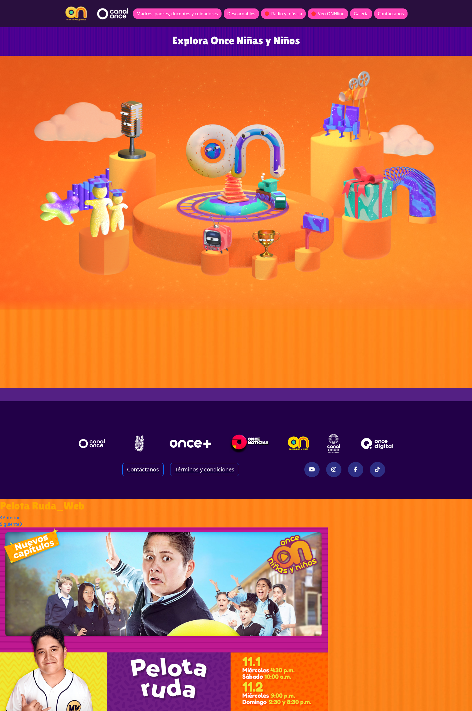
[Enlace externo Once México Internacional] (333, 443)
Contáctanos (391, 14)
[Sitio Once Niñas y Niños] (298, 443)
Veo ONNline (331, 14)
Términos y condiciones (204, 469)
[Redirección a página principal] (76, 14)
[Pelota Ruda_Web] (164, 619)
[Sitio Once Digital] (378, 443)
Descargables (241, 14)
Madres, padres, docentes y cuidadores (177, 14)
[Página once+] (190, 443)
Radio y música (286, 14)
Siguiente (9, 524)
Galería (361, 14)
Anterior (11, 518)
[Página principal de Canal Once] (92, 443)
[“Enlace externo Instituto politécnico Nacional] (139, 443)
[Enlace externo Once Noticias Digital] (249, 443)
